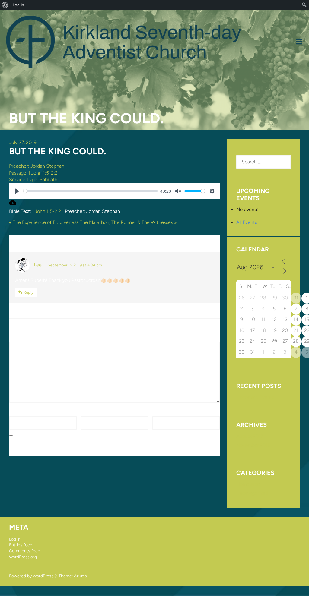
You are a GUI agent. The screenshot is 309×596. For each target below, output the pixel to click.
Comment (21, 338)
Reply (28, 292)
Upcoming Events (255, 397)
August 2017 (249, 436)
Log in (15, 539)
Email (88, 412)
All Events (246, 222)
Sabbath (48, 179)
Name (17, 412)
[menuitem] (5, 5)
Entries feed (20, 544)
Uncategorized (252, 493)
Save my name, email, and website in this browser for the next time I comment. (100, 437)
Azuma (80, 576)
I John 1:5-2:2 (43, 173)
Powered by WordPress (31, 576)
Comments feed (24, 550)
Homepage (248, 484)
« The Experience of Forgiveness (43, 222)
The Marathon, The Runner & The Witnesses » (128, 222)
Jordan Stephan (47, 166)
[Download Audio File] (12, 204)
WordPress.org (23, 557)
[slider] (90, 191)
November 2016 (253, 445)
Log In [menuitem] (18, 4)
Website (161, 412)
